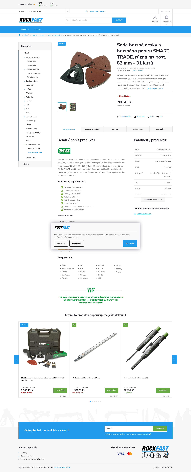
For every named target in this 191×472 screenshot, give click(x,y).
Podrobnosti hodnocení (146, 68)
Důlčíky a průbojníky (33, 133)
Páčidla (28, 125)
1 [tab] (90, 401)
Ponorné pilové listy (33, 145)
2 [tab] (92, 401)
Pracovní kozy (31, 61)
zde (77, 237)
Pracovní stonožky (32, 69)
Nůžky (28, 113)
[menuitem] (25, 29)
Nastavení (61, 243)
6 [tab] (100, 401)
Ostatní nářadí (31, 158)
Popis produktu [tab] (69, 129)
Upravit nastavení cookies (62, 467)
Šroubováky (30, 137)
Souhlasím (130, 243)
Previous (16, 359)
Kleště (28, 141)
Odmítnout (76, 243)
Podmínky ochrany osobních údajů (32, 459)
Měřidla (28, 89)
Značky (26, 164)
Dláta (28, 105)
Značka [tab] (138, 129)
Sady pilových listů (35, 152)
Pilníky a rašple (31, 121)
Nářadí (26, 53)
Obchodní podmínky (34, 11)
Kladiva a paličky (31, 129)
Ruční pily (29, 97)
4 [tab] (96, 401)
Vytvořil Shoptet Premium (164, 467)
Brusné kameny (31, 117)
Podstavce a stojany (33, 73)
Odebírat (160, 429)
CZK (166, 11)
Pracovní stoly (31, 65)
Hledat (119, 20)
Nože (28, 109)
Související (160, 129)
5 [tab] (98, 401)
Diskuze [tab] (115, 129)
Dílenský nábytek (32, 77)
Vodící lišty (29, 85)
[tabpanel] (44, 360)
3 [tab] (94, 401)
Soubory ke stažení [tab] (92, 129)
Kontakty (21, 11)
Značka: (138, 70)
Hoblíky (28, 101)
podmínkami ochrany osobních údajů (138, 434)
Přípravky (29, 93)
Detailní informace (154, 88)
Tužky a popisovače (32, 57)
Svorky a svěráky (32, 81)
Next (174, 359)
